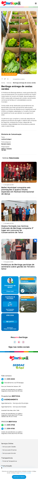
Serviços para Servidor (9, 453)
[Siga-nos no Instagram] (23, 342)
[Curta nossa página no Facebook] (14, 342)
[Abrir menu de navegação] (36, 3)
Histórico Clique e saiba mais (10, 328)
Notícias (9, 82)
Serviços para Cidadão (9, 447)
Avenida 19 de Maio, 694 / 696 (12, 413)
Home (3, 82)
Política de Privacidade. (25, 472)
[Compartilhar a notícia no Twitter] (5, 79)
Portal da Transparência (9, 461)
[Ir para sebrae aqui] (19, 366)
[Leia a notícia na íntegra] (19, 179)
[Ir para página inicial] (11, 3)
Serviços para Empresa (9, 450)
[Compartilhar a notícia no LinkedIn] (8, 79)
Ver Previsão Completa (10, 310)
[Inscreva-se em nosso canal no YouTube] (19, 342)
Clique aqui (10, 291)
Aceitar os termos (19, 477)
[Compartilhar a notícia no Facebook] (2, 79)
